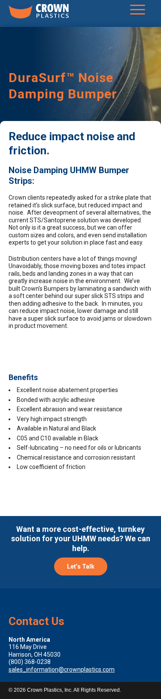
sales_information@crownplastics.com (62, 669)
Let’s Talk (80, 566)
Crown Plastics (39, 12)
